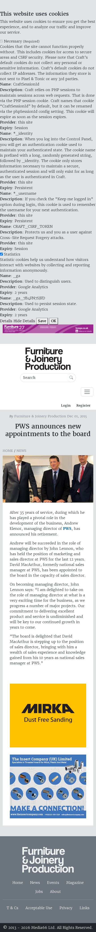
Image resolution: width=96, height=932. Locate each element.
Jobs (39, 891)
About (55, 891)
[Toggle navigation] (87, 391)
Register (83, 405)
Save (42, 321)
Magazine (75, 882)
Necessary (22, 41)
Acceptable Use (38, 908)
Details (6, 321)
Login (66, 405)
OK (53, 321)
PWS (67, 528)
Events (53, 882)
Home (8, 451)
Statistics (12, 254)
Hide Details (24, 321)
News (21, 451)
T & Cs (12, 908)
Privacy (65, 908)
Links (84, 908)
